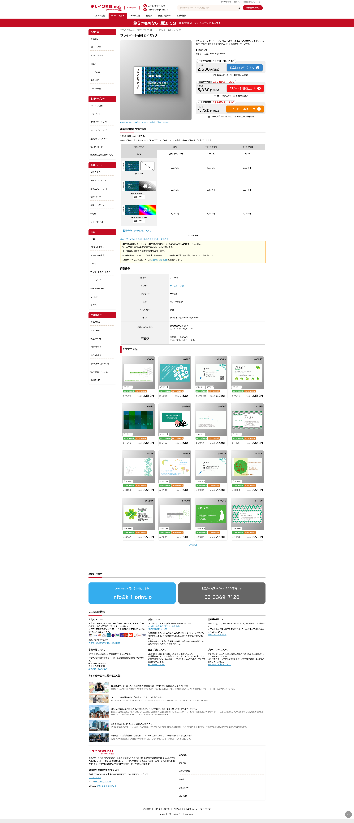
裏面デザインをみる (128, 239)
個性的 (93, 214)
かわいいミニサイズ (98, 130)
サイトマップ (205, 809)
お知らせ (183, 779)
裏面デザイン (139, 197)
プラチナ (94, 305)
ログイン (237, 2)
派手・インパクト (97, 222)
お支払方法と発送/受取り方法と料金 (104, 643)
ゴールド (94, 297)
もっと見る (192, 545)
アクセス (182, 763)
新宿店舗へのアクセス (217, 634)
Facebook (188, 814)
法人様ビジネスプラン (99, 372)
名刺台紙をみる (144, 239)
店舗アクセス (95, 347)
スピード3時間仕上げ (242, 109)
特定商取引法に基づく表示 (185, 809)
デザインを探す (117, 16)
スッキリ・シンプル (98, 181)
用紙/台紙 (94, 80)
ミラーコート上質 (97, 255)
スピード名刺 (99, 16)
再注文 (149, 16)
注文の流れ (95, 322)
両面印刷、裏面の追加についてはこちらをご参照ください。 (145, 122)
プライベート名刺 (164, 30)
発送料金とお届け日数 (157, 629)
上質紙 (93, 239)
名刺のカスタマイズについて (137, 230)
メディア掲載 (184, 771)
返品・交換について (156, 665)
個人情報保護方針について (219, 665)
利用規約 (147, 809)
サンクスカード (96, 147)
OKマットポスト (97, 247)
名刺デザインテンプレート (146, 30)
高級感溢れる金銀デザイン (101, 155)
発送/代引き (95, 339)
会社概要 (183, 755)
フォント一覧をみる (160, 239)
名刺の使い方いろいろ (100, 364)
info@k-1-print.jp (132, 597)
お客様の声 (184, 788)
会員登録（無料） (249, 2)
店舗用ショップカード (99, 139)
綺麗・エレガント (97, 205)
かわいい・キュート (98, 197)
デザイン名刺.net (127, 30)
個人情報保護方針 (162, 809)
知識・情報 (181, 16)
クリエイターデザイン (99, 122)
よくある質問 (95, 355)
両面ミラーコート (97, 289)
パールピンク (95, 280)
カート (260, 2)
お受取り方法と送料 (159, 260)
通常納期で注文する (241, 67)
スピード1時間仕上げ (242, 88)
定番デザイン (95, 172)
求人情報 (183, 796)
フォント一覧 (95, 89)
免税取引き (95, 380)
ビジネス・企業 (96, 106)
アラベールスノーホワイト (100, 272)
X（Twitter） (174, 814)
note (162, 814)
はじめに (94, 39)
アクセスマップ (95, 778)
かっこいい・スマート (99, 189)
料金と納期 (95, 331)
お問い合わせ (226, 2)
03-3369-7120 (222, 597)
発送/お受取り (164, 16)
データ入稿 (135, 16)
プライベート (95, 114)
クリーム (93, 264)
